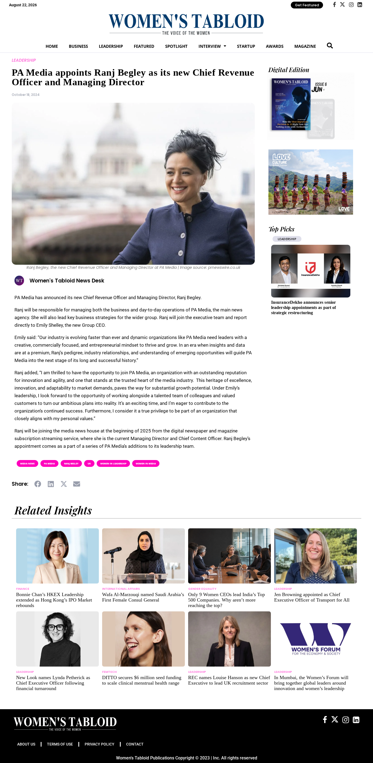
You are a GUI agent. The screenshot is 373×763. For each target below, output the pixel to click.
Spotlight (176, 46)
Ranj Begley (71, 463)
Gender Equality (202, 589)
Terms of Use (60, 744)
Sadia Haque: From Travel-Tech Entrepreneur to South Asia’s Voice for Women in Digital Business (307, 307)
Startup (246, 46)
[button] (38, 484)
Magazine (305, 46)
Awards (274, 46)
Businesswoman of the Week (302, 239)
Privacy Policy (99, 744)
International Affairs (121, 589)
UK (89, 463)
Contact (135, 744)
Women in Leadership (113, 463)
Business (78, 46)
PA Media (49, 463)
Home (52, 46)
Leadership (111, 46)
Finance (22, 589)
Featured (144, 46)
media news (27, 463)
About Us (26, 744)
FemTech (109, 672)
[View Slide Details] (310, 181)
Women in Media (146, 463)
